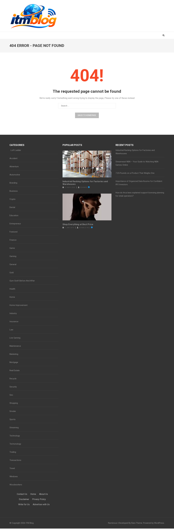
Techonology (15, 444)
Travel (12, 468)
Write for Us (24, 504)
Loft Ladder (15, 150)
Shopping (14, 403)
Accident (13, 158)
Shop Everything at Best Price (78, 224)
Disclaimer (24, 499)
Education (14, 215)
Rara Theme (136, 523)
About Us (43, 494)
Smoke (13, 411)
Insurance (14, 321)
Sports (12, 419)
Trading (13, 452)
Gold (12, 272)
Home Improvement (18, 305)
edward (83, 187)
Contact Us (22, 494)
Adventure (14, 166)
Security (13, 387)
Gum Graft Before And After (22, 281)
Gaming (13, 256)
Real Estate (15, 370)
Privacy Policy (39, 499)
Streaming (14, 427)
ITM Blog (30, 523)
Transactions (15, 460)
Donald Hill (84, 228)
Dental (12, 207)
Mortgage (14, 362)
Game (12, 248)
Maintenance (15, 346)
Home (12, 297)
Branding (13, 183)
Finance (13, 240)
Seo (11, 395)
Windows (14, 476)
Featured (13, 232)
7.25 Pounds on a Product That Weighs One (135, 173)
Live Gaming (15, 338)
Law (11, 329)
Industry (13, 313)
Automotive (15, 174)
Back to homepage (87, 115)
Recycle (13, 378)
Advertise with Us (41, 504)
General (13, 264)
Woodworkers (16, 484)
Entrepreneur (15, 223)
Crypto (12, 199)
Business (14, 191)
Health (12, 289)
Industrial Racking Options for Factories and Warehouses (85, 182)
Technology (15, 435)
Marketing (14, 354)
